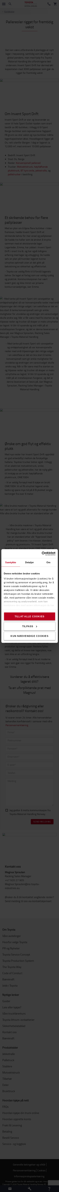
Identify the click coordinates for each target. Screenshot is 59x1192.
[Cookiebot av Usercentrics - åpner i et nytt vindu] (42, 554)
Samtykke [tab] (10, 562)
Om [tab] (48, 562)
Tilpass (27, 626)
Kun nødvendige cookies (29, 636)
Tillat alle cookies (30, 616)
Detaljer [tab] (29, 562)
